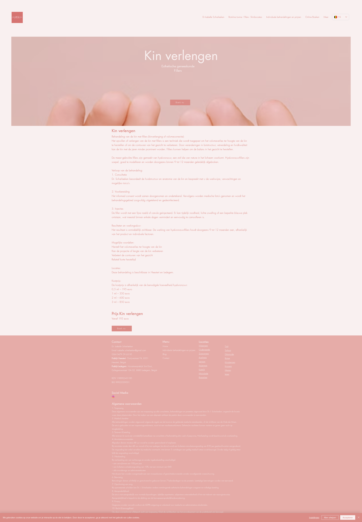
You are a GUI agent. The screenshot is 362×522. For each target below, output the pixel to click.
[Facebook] (113, 396)
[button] (325, 17)
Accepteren (348, 517)
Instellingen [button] (314, 517)
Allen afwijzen (330, 517)
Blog (165, 354)
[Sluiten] (358, 517)
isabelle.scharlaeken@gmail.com (131, 350)
